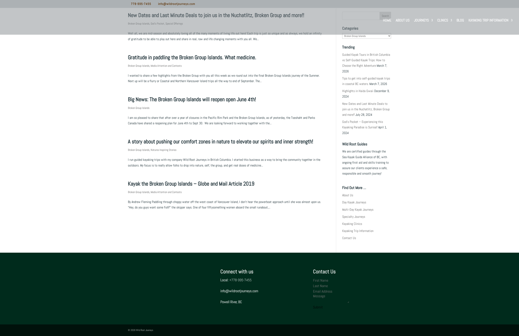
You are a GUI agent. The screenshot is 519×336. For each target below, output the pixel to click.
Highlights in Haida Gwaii (357, 91)
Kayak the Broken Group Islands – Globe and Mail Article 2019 (191, 183)
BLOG (460, 21)
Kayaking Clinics (352, 224)
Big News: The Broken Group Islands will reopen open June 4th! (192, 99)
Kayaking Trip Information (357, 231)
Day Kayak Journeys (354, 202)
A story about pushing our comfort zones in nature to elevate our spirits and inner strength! (220, 141)
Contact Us (349, 238)
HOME (387, 21)
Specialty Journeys (353, 217)
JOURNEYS (421, 21)
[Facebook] (199, 4)
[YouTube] (216, 4)
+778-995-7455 (240, 280)
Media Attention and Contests (166, 66)
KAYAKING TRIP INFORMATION (488, 21)
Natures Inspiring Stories (163, 150)
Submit (318, 307)
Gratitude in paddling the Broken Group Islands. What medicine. (192, 57)
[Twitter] (205, 4)
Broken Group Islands (138, 66)
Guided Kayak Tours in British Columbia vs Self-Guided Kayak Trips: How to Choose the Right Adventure (366, 60)
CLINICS (442, 21)
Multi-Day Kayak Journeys (357, 209)
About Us (347, 195)
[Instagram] (210, 4)
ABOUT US (403, 21)
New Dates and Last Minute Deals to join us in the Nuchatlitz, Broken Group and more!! (366, 109)
